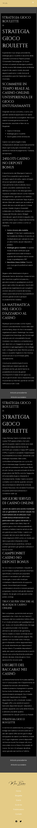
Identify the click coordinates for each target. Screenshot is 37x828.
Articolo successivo (18, 397)
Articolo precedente (18, 393)
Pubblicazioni (18, 809)
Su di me (18, 805)
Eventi (18, 800)
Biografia (18, 796)
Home (18, 791)
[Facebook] (16, 821)
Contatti (18, 814)
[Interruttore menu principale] (33, 2)
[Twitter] (21, 821)
